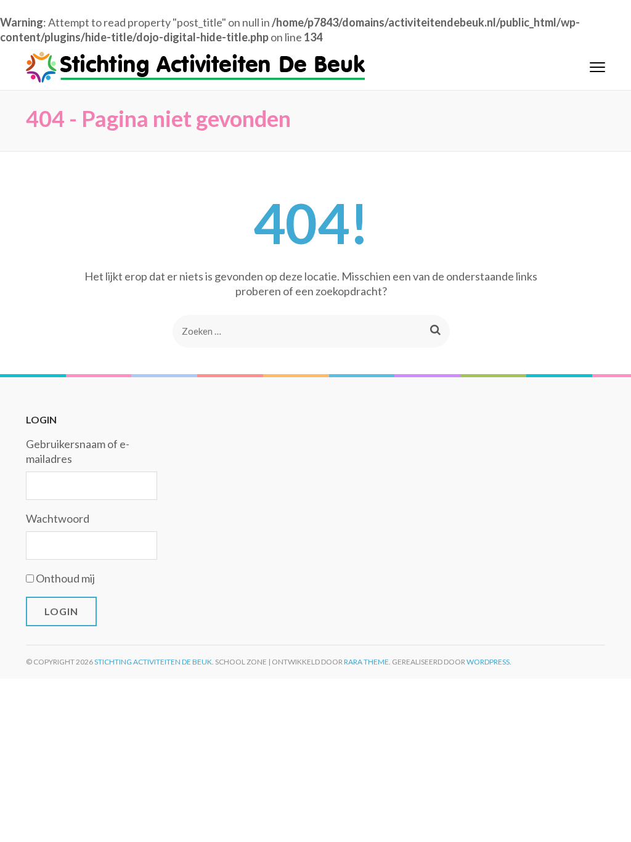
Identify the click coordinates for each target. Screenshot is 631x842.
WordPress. (488, 661)
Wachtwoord (57, 518)
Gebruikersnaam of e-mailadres (77, 451)
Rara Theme (366, 661)
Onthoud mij (65, 578)
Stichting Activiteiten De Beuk (153, 661)
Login (61, 611)
